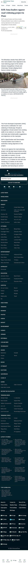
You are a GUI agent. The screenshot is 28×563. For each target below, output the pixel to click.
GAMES (3, 388)
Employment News (18, 284)
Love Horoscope (5, 417)
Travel (15, 302)
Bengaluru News (5, 235)
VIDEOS (3, 324)
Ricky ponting (17, 412)
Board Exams (17, 282)
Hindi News (17, 435)
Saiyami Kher (17, 406)
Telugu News (4, 435)
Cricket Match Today (19, 213)
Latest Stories (5, 443)
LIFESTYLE (3, 291)
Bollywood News (5, 260)
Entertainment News (6, 432)
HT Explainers (17, 437)
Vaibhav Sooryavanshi (6, 409)
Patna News (4, 251)
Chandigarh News (5, 237)
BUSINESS (3, 317)
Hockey (2, 361)
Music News (4, 263)
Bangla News (17, 432)
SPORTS (3, 356)
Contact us (12, 508)
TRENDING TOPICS (5, 421)
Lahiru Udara (17, 228)
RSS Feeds (12, 516)
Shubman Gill (4, 220)
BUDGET (3, 328)
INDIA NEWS (4, 206)
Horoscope (3, 275)
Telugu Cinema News (6, 266)
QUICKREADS (4, 380)
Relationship (4, 302)
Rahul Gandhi (4, 406)
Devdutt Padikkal (18, 220)
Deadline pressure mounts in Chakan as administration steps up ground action (7, 484)
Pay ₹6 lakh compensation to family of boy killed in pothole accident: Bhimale (7, 476)
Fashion (2, 297)
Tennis (15, 361)
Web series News (5, 268)
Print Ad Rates (13, 514)
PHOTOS (3, 320)
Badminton (3, 359)
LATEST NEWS (4, 199)
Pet (1, 305)
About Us (3, 508)
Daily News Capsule (6, 184)
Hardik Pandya (4, 223)
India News (20, 5)
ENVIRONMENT (5, 332)
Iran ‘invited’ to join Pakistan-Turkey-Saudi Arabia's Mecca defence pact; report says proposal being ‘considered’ (20, 467)
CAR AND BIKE (4, 348)
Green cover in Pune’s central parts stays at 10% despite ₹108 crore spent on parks (20, 485)
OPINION (3, 340)
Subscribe (23, 2)
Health (2, 299)
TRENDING (3, 313)
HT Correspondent (7, 30)
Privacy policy (4, 511)
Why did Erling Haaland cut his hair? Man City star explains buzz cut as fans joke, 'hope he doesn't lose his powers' (20, 449)
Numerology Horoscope (20, 417)
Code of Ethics (22, 514)
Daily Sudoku (4, 390)
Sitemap (3, 516)
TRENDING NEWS (5, 401)
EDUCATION (4, 279)
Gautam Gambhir (18, 409)
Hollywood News (18, 260)
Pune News (16, 251)
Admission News (5, 282)
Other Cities (17, 254)
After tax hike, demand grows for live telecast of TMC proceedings (20, 457)
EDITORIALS (4, 344)
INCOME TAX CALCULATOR (8, 397)
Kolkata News (4, 246)
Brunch (16, 294)
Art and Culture (4, 294)
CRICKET (3, 210)
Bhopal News (17, 235)
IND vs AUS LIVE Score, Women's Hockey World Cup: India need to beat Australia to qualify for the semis (7, 499)
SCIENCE (3, 336)
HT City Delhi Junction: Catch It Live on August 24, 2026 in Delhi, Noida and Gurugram (7, 448)
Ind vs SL (3, 412)
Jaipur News (17, 243)
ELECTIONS (4, 376)
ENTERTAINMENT (5, 258)
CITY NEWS (4, 232)
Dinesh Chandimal (5, 228)
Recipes (16, 299)
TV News (16, 266)
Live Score (3, 216)
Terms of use (22, 508)
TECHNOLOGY (4, 352)
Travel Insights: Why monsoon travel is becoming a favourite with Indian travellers (20, 475)
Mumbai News (4, 248)
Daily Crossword (18, 390)
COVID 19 (3, 384)
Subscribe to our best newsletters (14, 181)
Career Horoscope (18, 415)
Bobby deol (3, 415)
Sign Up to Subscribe (14, 188)
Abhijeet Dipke (4, 404)
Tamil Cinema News (18, 263)
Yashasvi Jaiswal (18, 223)
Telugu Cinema (17, 429)
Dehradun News (18, 237)
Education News (18, 287)
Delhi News (3, 240)
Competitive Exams (5, 284)
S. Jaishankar (17, 404)
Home (2, 5)
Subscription (4, 514)
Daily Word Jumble (5, 393)
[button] (2, 2)
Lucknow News (17, 246)
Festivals (16, 297)
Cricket (13, 5)
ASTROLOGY (4, 272)
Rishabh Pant (4, 225)
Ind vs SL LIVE (17, 225)
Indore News (4, 243)
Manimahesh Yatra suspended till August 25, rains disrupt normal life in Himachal (7, 458)
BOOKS (3, 368)
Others (2, 364)
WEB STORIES (4, 309)
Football (16, 359)
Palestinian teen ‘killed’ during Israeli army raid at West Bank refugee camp (6, 465)
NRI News (3, 437)
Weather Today (13, 511)
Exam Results (4, 287)
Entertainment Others (19, 268)
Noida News (17, 248)
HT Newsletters (22, 511)
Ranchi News (4, 254)
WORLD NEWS (4, 202)
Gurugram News (18, 240)
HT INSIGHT (4, 372)
